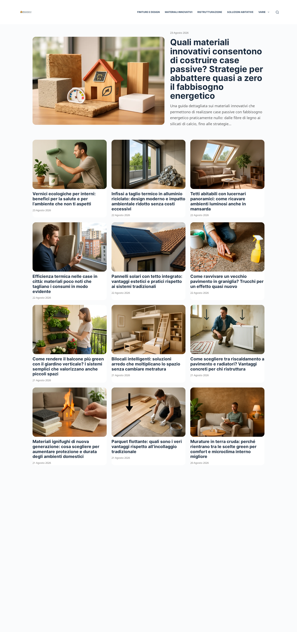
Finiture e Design (148, 12)
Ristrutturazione (209, 12)
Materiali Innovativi (178, 12)
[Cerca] (277, 12)
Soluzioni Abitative (240, 12)
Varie (261, 12)
